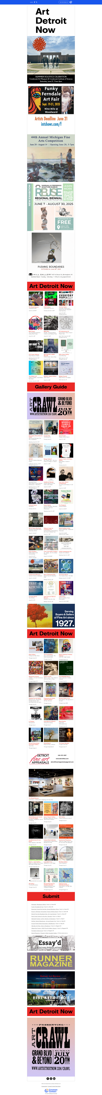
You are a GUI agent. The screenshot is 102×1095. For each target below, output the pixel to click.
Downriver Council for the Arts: (39, 909)
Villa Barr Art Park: (36, 926)
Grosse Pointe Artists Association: (40, 923)
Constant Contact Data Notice (54, 1086)
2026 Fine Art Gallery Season (49, 928)
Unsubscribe (44, 1086)
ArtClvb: (33, 921)
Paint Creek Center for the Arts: (39, 916)
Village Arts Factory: (36, 928)
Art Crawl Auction (52, 914)
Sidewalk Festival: (36, 918)
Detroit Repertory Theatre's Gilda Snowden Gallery (44, 933)
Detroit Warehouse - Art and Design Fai (46, 921)
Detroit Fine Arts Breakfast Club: (39, 914)
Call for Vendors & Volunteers (48, 918)
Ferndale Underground (37, 930)
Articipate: (34, 904)
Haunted (49, 916)
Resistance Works (41, 904)
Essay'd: (33, 911)
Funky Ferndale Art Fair (37, 906)
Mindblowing (52, 923)
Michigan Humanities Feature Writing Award (47, 911)
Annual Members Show (53, 909)
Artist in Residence (45, 926)
